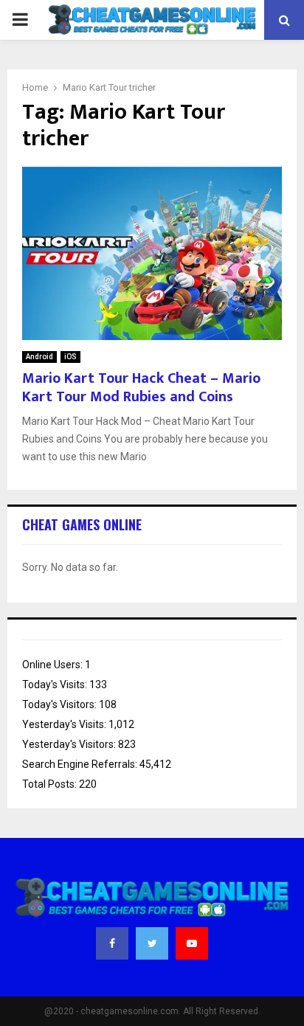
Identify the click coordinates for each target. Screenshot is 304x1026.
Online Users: (53, 664)
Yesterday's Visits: (65, 724)
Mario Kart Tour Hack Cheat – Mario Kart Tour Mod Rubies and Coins (141, 387)
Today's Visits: (55, 684)
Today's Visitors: (60, 704)
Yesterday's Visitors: (70, 744)
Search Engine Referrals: (80, 764)
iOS (70, 357)
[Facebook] (112, 943)
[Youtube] (192, 943)
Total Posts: (50, 784)
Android (39, 357)
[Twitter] (152, 943)
